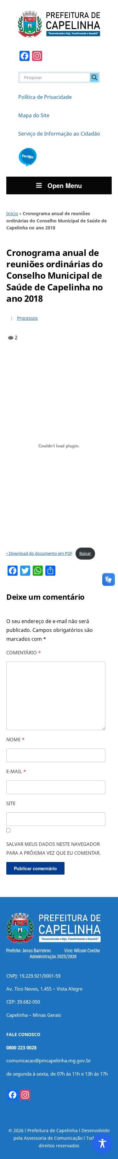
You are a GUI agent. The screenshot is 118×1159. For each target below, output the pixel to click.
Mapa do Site (33, 115)
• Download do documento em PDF (39, 553)
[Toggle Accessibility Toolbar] (102, 1143)
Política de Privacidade (45, 97)
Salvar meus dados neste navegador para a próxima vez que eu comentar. (53, 848)
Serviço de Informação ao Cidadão (59, 133)
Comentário (23, 652)
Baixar (85, 553)
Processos (27, 318)
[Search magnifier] (94, 77)
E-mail (16, 771)
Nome (15, 739)
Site (10, 803)
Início (12, 213)
